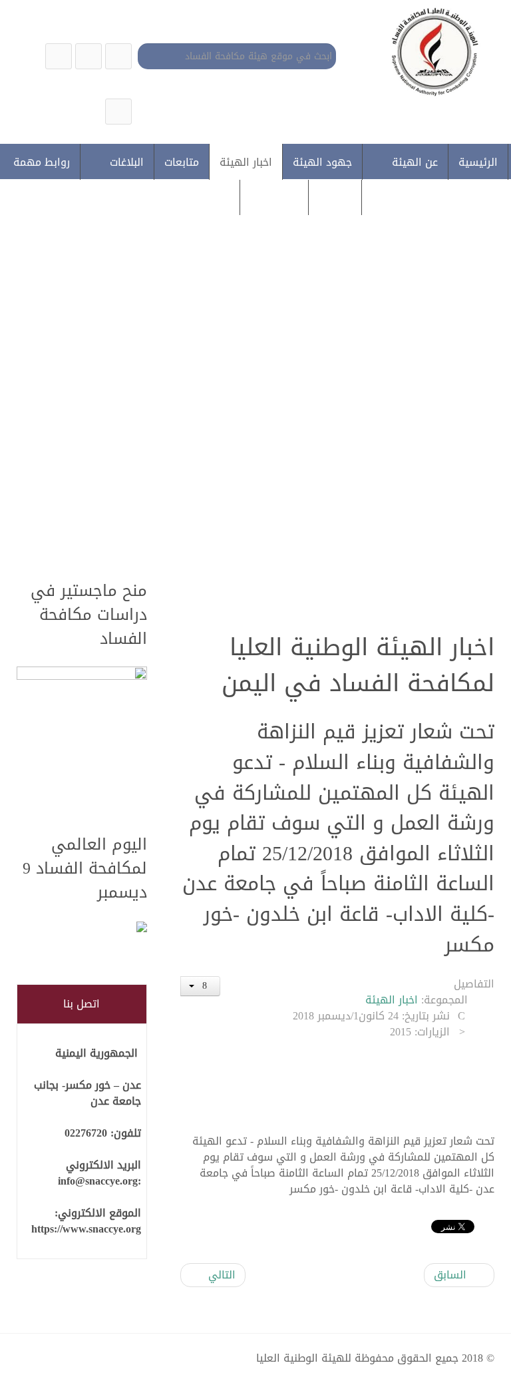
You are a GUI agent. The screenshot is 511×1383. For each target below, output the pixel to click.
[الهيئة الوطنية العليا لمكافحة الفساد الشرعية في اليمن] (118, 56)
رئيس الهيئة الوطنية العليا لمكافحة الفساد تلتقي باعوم (248, 449)
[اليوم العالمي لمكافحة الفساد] (82, 928)
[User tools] (200, 986)
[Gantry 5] (431, 51)
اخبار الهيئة (391, 999)
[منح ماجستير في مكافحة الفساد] (82, 742)
